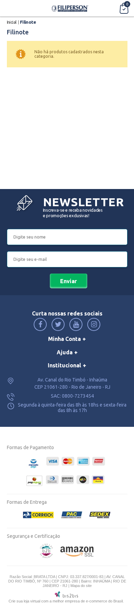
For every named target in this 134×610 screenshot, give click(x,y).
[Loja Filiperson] (70, 8)
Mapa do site (81, 586)
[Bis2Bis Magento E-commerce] (46, 556)
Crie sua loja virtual (24, 601)
